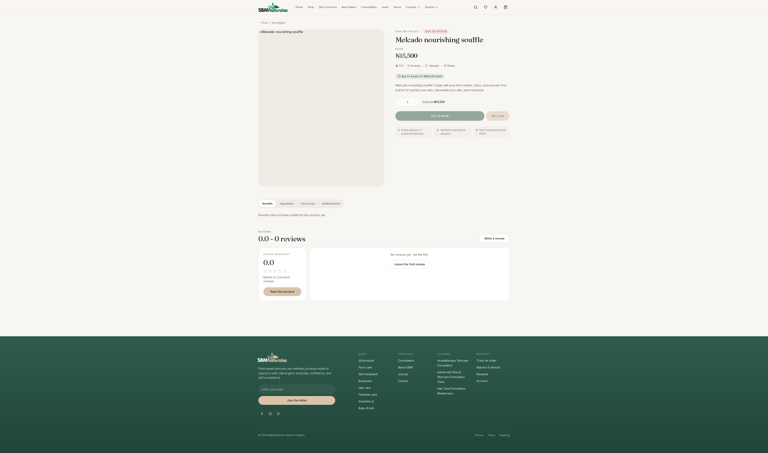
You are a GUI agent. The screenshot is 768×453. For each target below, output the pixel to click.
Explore (429, 7)
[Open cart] (506, 7)
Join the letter (297, 400)
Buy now (498, 116)
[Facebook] (261, 413)
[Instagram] (270, 413)
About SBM (405, 367)
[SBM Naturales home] (273, 7)
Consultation (369, 7)
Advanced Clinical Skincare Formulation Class (451, 376)
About (397, 7)
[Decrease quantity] (400, 102)
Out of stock (440, 116)
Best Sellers (349, 7)
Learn (385, 7)
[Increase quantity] (415, 102)
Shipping (504, 435)
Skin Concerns (328, 7)
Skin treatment (368, 374)
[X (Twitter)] (278, 413)
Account (482, 381)
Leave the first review (409, 264)
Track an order (486, 360)
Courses (411, 7)
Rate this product (282, 291)
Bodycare (365, 381)
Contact (403, 381)
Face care (365, 367)
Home (299, 7)
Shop (311, 7)
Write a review (494, 238)
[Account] (496, 7)
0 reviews (414, 65)
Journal (403, 374)
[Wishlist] (486, 7)
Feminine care (368, 394)
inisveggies (279, 22)
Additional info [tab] (331, 203)
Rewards (482, 374)
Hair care (365, 387)
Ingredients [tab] (287, 203)
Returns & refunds (488, 367)
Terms (491, 435)
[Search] (476, 7)
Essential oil (366, 401)
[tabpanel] (384, 215)
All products (366, 360)
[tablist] (301, 203)
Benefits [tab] (267, 203)
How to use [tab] (308, 203)
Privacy (479, 435)
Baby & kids (366, 408)
